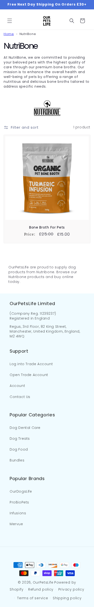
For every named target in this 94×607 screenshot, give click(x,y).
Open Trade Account (29, 374)
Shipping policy (67, 598)
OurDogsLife (21, 491)
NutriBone (28, 34)
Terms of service (32, 598)
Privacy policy (71, 589)
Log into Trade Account (31, 364)
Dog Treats (20, 438)
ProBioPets (19, 502)
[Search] (72, 20)
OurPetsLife (43, 582)
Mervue (16, 524)
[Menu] (9, 20)
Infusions (18, 513)
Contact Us (20, 396)
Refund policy (41, 589)
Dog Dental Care (25, 427)
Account (17, 385)
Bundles (17, 460)
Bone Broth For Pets (47, 227)
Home (9, 34)
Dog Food (19, 449)
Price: (29, 234)
